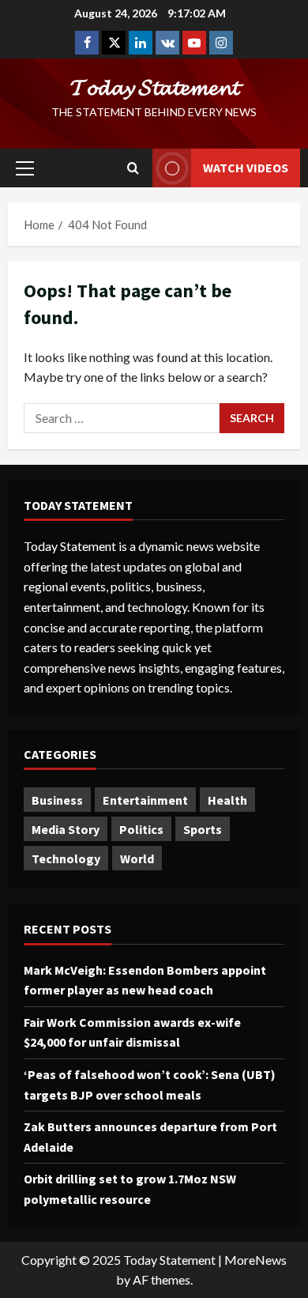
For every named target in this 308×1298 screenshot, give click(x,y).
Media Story (66, 829)
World (137, 858)
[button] (25, 168)
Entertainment (145, 800)
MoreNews (255, 1259)
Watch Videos (245, 167)
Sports (202, 829)
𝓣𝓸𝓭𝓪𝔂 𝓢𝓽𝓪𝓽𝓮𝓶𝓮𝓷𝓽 (154, 87)
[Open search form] (133, 168)
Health (227, 800)
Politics (141, 829)
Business (57, 800)
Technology (66, 858)
